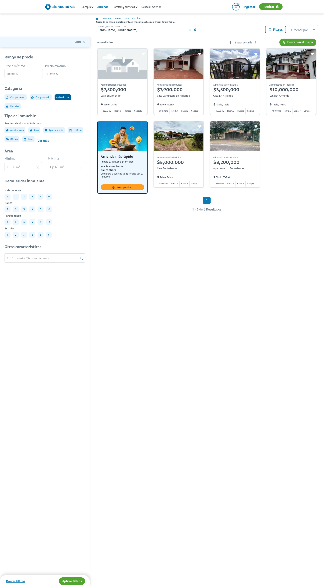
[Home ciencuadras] (61, 7)
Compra (86, 6)
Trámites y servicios (123, 6)
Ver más (43, 140)
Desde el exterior (151, 7)
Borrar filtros (15, 581)
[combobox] (303, 30)
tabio (118, 18)
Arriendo (102, 7)
